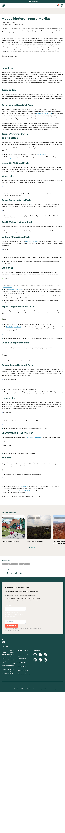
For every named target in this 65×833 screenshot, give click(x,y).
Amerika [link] (5, 564)
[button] (57, 5)
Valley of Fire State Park (31, 241)
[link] (3, 5)
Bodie (31, 204)
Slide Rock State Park (25, 491)
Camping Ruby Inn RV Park (13, 327)
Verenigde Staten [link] (24, 564)
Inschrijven (10, 625)
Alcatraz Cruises (41, 154)
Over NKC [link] (5, 646)
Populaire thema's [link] (23, 650)
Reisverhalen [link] (13, 564)
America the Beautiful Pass (44, 113)
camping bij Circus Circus (15, 289)
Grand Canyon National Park (34, 437)
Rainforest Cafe (8, 159)
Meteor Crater (24, 486)
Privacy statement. (13, 630)
